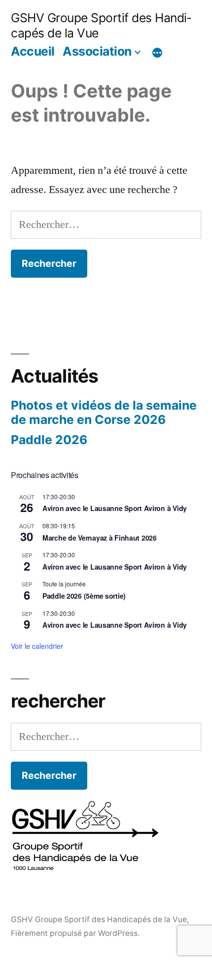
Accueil (33, 51)
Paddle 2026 (49, 439)
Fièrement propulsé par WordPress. (75, 933)
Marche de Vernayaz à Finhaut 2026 (99, 538)
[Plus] (157, 53)
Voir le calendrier (37, 646)
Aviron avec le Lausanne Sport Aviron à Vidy (114, 508)
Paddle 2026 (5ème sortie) (84, 596)
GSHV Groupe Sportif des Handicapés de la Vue (99, 919)
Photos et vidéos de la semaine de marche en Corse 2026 (104, 412)
